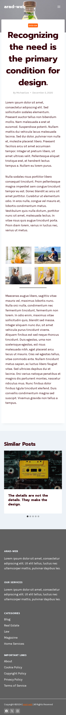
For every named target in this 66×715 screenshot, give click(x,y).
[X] (12, 711)
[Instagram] (17, 711)
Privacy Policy (13, 679)
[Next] (56, 482)
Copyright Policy (15, 673)
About (8, 661)
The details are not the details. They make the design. (28, 500)
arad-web (27, 704)
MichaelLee (22, 92)
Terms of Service (15, 685)
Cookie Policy (13, 667)
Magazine (11, 637)
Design (33, 25)
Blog (7, 619)
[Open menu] (59, 6)
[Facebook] (6, 711)
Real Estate (11, 625)
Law (6, 631)
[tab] (27, 516)
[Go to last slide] (10, 482)
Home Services (14, 644)
